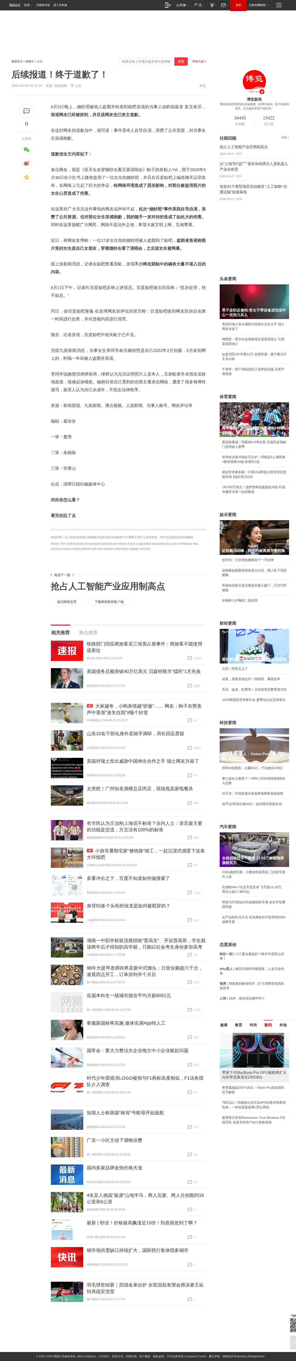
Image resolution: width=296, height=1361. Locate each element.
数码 (268, 1025)
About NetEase (86, 1356)
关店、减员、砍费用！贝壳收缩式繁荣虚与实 (254, 689)
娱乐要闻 (228, 514)
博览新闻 (60, 86)
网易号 (30, 61)
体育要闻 (228, 396)
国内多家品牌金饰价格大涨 (114, 1167)
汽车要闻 (228, 826)
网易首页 (14, 5)
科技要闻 (228, 722)
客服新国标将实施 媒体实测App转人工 (126, 1023)
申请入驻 (198, 61)
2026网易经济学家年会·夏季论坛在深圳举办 (254, 700)
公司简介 (104, 1356)
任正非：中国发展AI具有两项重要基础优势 (252, 793)
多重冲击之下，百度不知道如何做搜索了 (128, 878)
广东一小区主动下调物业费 (114, 1140)
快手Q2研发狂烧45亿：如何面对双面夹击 (252, 804)
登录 (238, 5)
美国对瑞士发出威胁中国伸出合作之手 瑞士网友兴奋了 (143, 761)
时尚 (253, 1025)
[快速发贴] (26, 111)
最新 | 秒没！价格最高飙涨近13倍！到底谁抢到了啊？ (142, 1222)
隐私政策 (158, 1356)
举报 (202, 85)
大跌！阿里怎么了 (235, 668)
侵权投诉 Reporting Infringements (243, 1356)
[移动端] (168, 5)
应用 (27, 5)
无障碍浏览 (43, 5)
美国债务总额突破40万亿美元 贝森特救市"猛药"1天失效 (144, 671)
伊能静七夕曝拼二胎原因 (240, 600)
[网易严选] (199, 5)
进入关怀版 (60, 5)
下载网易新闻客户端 (109, 602)
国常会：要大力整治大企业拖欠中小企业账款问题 (137, 1050)
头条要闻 (228, 279)
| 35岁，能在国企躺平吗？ (242, 998)
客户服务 (145, 1356)
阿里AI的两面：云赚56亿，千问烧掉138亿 (252, 768)
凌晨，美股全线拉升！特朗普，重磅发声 (251, 679)
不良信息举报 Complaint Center (186, 1356)
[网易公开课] (182, 5)
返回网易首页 (67, 602)
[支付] (213, 5)
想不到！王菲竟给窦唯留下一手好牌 (248, 560)
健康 (224, 1025)
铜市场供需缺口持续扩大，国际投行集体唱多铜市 (137, 1250)
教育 (238, 1025)
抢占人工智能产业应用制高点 (108, 586)
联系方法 (117, 1356)
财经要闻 (228, 623)
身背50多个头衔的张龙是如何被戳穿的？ (128, 905)
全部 (284, 137)
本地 (283, 1025)
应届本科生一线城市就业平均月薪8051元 (129, 995)
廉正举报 (214, 1356)
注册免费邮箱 (257, 5)
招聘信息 (131, 1356)
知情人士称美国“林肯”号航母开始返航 (125, 1112)
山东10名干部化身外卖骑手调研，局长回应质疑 (135, 733)
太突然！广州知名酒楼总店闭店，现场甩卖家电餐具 (140, 788)
